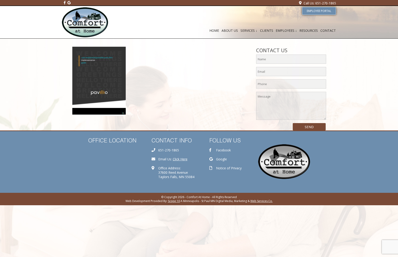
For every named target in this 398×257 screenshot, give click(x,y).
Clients (266, 30)
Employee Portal (319, 11)
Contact (328, 30)
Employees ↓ (286, 30)
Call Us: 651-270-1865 (320, 3)
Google (221, 159)
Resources (308, 30)
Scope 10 (174, 201)
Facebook (223, 150)
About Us (230, 30)
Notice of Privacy (229, 168)
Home (214, 30)
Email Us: (172, 159)
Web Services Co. (261, 201)
